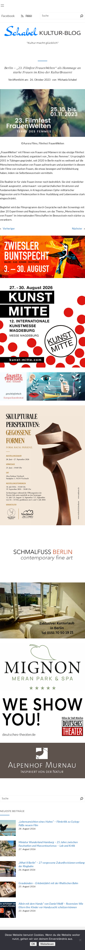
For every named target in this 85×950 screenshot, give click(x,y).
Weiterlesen (47, 944)
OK (33, 944)
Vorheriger (9, 228)
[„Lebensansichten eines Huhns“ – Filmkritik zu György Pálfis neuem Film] (8, 828)
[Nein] (80, 940)
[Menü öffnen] (2, 5)
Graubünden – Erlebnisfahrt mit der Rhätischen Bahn (49, 883)
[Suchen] (81, 16)
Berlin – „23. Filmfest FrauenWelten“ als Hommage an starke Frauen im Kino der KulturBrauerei (42, 70)
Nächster (77, 228)
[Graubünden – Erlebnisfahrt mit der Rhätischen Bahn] (8, 890)
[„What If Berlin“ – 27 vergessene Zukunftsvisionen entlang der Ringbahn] (8, 869)
